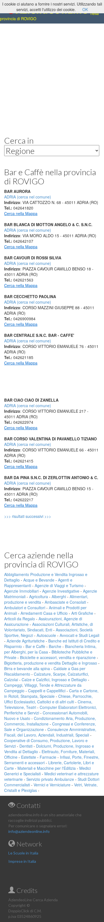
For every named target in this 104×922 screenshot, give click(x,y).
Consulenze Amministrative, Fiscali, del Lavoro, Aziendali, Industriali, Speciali (50, 732)
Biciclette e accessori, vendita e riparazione (58, 657)
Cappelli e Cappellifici (46, 690)
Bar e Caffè (35, 646)
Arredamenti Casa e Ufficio (44, 613)
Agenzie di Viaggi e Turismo (59, 585)
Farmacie (48, 757)
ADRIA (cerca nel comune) (27, 230)
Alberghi (59, 596)
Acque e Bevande (38, 580)
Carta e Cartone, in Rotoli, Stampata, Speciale (51, 693)
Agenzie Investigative (60, 591)
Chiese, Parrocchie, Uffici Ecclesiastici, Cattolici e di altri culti (48, 698)
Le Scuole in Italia (23, 853)
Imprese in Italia (22, 861)
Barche (55, 646)
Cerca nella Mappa (20, 213)
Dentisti (25, 746)
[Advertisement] (52, 75)
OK (85, 9)
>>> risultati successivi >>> (37, 516)
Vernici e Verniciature (52, 784)
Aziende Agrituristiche (26, 641)
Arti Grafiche (82, 613)
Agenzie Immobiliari (21, 591)
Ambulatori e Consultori (24, 607)
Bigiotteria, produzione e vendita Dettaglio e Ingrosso (50, 663)
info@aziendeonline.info (29, 831)
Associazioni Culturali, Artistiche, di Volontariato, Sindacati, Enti (48, 626)
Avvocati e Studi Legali (79, 635)
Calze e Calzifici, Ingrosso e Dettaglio (54, 679)
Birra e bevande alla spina (27, 668)
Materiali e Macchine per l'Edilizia (46, 768)
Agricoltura (38, 596)
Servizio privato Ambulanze (50, 779)
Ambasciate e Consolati (65, 602)
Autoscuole (46, 635)
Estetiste (28, 757)
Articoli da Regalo (19, 618)
